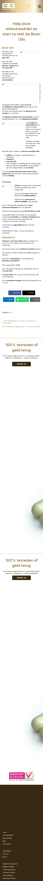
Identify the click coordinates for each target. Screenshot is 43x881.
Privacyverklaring (8, 875)
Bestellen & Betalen (8, 867)
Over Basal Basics (8, 835)
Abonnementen (7, 838)
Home (4, 832)
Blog (4, 841)
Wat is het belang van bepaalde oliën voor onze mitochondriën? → (21, 328)
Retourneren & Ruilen (9, 878)
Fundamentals (7, 851)
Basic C (5, 857)
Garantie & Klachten (9, 872)
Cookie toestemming (9, 870)
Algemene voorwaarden (10, 864)
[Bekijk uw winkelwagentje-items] (27, 7)
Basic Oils (6, 854)
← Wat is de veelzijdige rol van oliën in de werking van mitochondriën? (19, 322)
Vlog (11, 312)
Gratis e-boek (7, 844)
